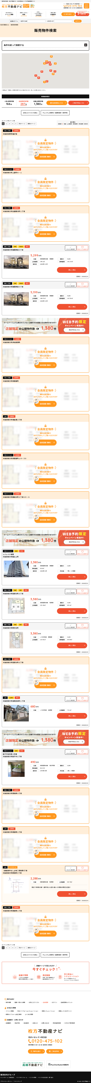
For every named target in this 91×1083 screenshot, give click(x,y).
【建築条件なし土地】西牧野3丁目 (15, 870)
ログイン (54, 1002)
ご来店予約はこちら (78, 103)
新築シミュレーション (48, 1011)
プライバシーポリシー (6, 1081)
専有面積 (81, 124)
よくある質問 (29, 1014)
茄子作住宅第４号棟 (10, 754)
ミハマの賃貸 (33, 1077)
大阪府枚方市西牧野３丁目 (12, 873)
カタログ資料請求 (69, 1023)
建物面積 (75, 124)
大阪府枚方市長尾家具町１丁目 (14, 701)
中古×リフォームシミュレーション (27, 1011)
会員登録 (45, 1002)
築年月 (86, 124)
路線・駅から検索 (20, 1002)
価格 (65, 124)
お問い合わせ (45, 1023)
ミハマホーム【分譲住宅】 (8, 1077)
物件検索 (8, 1002)
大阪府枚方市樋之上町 (11, 557)
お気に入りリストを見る (30, 113)
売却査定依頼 (57, 1023)
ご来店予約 (82, 13)
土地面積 (69, 124)
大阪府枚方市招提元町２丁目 (13, 594)
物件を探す (69, 14)
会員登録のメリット (67, 1002)
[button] (47, 81)
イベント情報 (10, 1011)
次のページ (22, 123)
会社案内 (26, 1023)
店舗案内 (8, 1023)
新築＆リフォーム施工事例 (13, 1014)
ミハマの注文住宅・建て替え (46, 1077)
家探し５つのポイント (65, 1011)
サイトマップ (18, 1081)
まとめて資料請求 (70, 249)
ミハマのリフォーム (22, 1077)
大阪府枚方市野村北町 (11, 628)
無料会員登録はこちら (56, 103)
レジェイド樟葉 (8, 554)
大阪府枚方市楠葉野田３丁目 (13, 250)
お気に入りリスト (34, 1002)
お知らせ (35, 1023)
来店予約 (17, 1023)
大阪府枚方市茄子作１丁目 (12, 756)
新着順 (59, 124)
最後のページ (31, 123)
